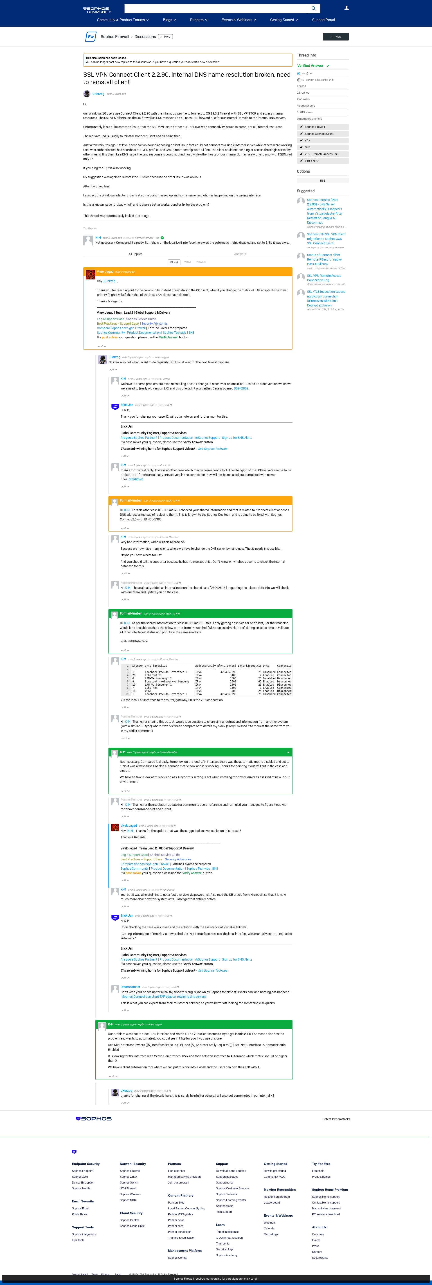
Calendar (269, 1228)
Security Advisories (155, 324)
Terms (95, 1274)
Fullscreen (284, 693)
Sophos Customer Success (232, 1188)
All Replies (135, 254)
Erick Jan (127, 405)
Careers (317, 1251)
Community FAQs (274, 1176)
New (338, 36)
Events (316, 1240)
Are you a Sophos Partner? (139, 438)
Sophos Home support (326, 1196)
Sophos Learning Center (231, 1200)
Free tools (78, 1240)
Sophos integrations (84, 1234)
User (346, 7)
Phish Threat (80, 1214)
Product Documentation (144, 333)
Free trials (318, 1170)
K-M (98, 238)
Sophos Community (111, 333)
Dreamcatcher (131, 987)
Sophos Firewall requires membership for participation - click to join (216, 1278)
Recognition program (277, 1196)
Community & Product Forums (121, 20)
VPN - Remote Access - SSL (322, 154)
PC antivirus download (326, 1214)
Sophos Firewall (315, 127)
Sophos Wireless (130, 1194)
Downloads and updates (231, 1170)
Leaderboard (272, 1202)
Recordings (271, 1234)
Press (315, 1246)
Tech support (224, 1211)
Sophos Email (80, 1208)
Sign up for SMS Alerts (237, 438)
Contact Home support (326, 1202)
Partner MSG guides (180, 1214)
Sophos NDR (128, 1200)
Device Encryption (83, 1182)
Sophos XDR (80, 1176)
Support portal (224, 1182)
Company (318, 1234)
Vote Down (105, 346)
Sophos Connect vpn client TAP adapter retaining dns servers (164, 997)
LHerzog (98, 94)
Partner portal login (179, 1231)
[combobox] (216, 8)
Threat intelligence (227, 1231)
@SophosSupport (207, 438)
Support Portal (323, 20)
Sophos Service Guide (141, 319)
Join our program (178, 1182)
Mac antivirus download (326, 1208)
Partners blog (176, 1202)
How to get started (275, 1170)
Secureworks (320, 1257)
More (167, 36)
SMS (191, 333)
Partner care (175, 1226)
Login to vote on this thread (303, 73)
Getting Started (282, 20)
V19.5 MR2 (311, 161)
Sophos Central (129, 1220)
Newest (201, 261)
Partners (197, 20)
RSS (323, 180)
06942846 (136, 479)
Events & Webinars (237, 20)
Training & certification (181, 1237)
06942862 (241, 388)
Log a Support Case (110, 319)
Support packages (227, 1176)
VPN (307, 140)
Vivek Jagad (105, 272)
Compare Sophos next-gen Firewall (121, 328)
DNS (307, 147)
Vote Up (99, 346)
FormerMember (144, 237)
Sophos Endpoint (82, 1170)
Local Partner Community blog (186, 1208)
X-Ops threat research (229, 1237)
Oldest (174, 262)
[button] (313, 8)
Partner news (176, 1220)
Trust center (223, 1243)
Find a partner (176, 1170)
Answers (240, 254)
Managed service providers (184, 1176)
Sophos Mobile (81, 1188)
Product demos (321, 1176)
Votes (187, 261)
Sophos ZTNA (128, 1176)
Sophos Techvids (174, 333)
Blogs (167, 20)
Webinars (270, 1222)
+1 (302, 80)
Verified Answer (310, 65)
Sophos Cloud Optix (132, 1226)
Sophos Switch (129, 1182)
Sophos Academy (226, 1255)
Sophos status (224, 1206)
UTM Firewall (128, 1188)
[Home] (103, 10)
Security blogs (224, 1249)
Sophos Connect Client (319, 134)
